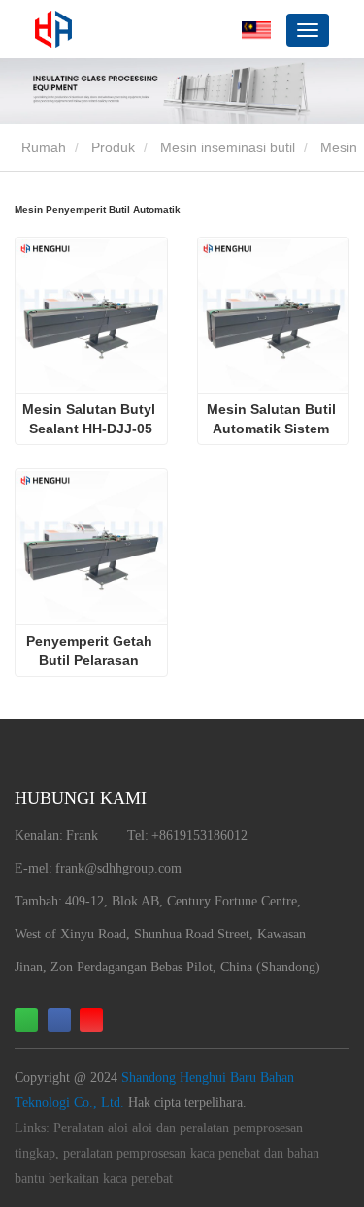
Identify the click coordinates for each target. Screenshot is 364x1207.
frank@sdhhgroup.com (118, 868)
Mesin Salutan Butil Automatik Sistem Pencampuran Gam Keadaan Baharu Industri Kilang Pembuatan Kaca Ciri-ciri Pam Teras (273, 419)
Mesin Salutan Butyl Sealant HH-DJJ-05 (90, 418)
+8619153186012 (199, 835)
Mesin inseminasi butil (227, 147)
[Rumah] (53, 29)
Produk (113, 147)
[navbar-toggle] (307, 30)
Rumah (41, 147)
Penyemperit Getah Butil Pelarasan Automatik (91, 651)
